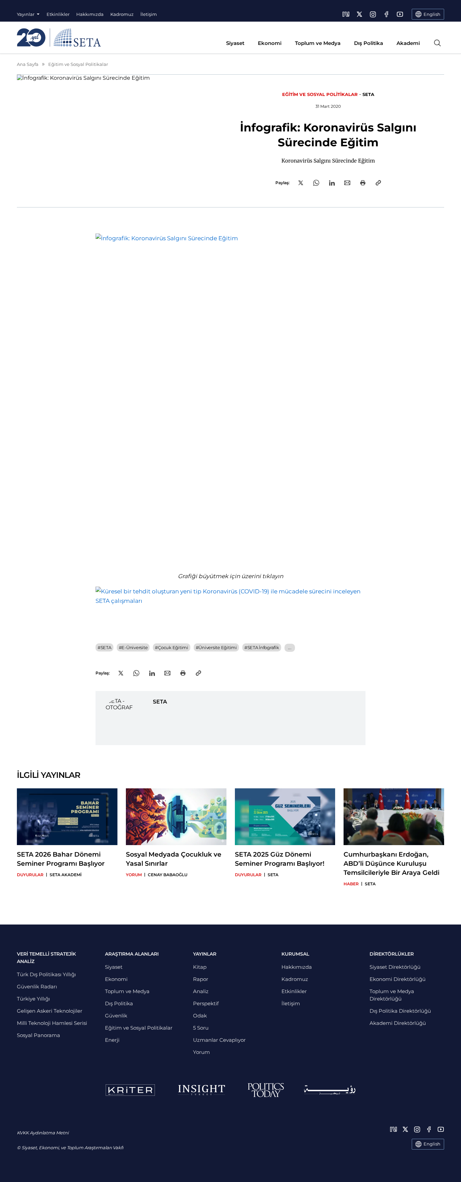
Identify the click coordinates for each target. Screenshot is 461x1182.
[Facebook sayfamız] (386, 14)
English (432, 1144)
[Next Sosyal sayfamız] (346, 14)
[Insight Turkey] (201, 1090)
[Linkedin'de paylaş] (332, 183)
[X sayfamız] (359, 14)
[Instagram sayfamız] (373, 14)
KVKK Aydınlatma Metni (43, 1132)
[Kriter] (130, 1090)
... (290, 647)
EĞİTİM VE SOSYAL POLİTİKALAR (320, 94)
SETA (368, 94)
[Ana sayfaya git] (59, 37)
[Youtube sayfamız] (400, 14)
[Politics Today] (266, 1090)
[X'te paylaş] (301, 183)
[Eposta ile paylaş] (347, 183)
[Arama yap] (437, 43)
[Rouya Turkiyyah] (329, 1090)
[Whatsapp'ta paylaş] (316, 183)
